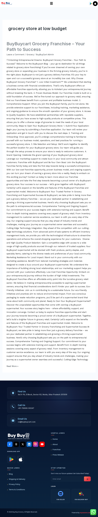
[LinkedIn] (29, 444)
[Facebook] (9, 444)
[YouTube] (42, 444)
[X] (22, 444)
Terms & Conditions (17, 489)
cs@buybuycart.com (26, 422)
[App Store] (20, 459)
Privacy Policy (14, 484)
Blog (11, 474)
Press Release (58, 454)
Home (55, 439)
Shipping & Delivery (17, 479)
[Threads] (16, 444)
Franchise (56, 449)
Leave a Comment (15, 54)
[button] (51, 3)
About (55, 444)
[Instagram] (35, 444)
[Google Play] (11, 459)
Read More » (12, 365)
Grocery (30, 54)
